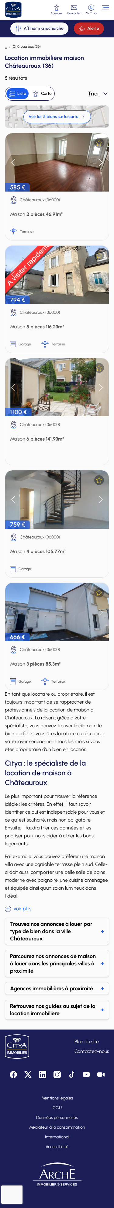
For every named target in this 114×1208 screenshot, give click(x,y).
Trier (93, 93)
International (57, 1137)
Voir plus (22, 909)
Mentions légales (57, 1098)
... (6, 46)
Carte (46, 93)
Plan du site (86, 1041)
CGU (57, 1107)
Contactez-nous (91, 1051)
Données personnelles (57, 1117)
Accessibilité (57, 1146)
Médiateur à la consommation (57, 1127)
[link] (57, 116)
